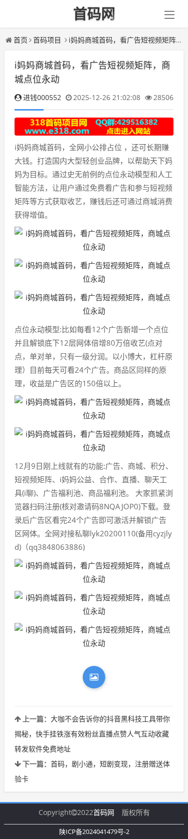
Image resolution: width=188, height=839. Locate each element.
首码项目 (47, 40)
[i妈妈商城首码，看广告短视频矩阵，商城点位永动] (94, 240)
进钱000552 (42, 97)
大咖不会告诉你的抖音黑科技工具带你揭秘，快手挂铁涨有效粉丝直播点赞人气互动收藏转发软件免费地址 (92, 733)
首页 (21, 40)
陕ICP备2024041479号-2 (94, 831)
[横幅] (94, 127)
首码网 (103, 812)
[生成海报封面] (94, 677)
